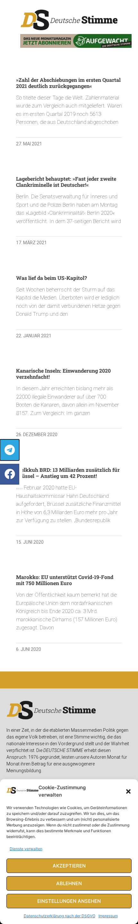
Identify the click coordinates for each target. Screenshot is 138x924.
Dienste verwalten (26, 848)
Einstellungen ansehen (69, 901)
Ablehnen (69, 883)
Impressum (108, 915)
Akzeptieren (69, 866)
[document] (69, 462)
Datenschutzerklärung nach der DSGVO (59, 915)
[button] (128, 791)
